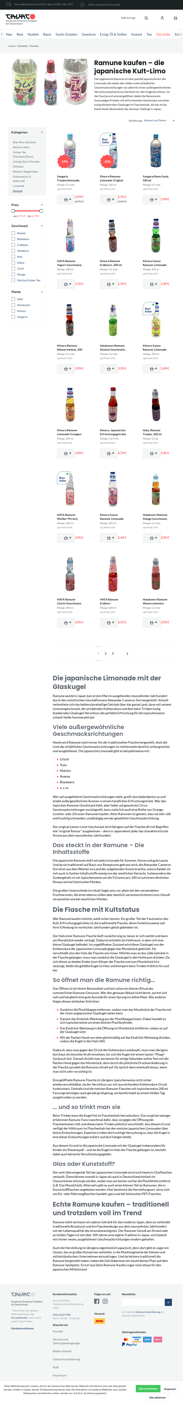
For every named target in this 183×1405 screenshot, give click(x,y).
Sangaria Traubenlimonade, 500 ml (68, 180)
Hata (20, 299)
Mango (21, 274)
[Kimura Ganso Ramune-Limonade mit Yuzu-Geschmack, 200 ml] (156, 320)
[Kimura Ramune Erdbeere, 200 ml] (113, 235)
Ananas (21, 233)
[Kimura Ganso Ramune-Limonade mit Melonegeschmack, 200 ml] (156, 235)
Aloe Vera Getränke (24, 142)
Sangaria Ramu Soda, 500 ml (156, 178)
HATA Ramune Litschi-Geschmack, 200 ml (69, 603)
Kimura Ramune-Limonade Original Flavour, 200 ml (111, 180)
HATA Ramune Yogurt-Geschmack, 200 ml (69, 264)
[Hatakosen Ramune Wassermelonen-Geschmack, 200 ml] (156, 574)
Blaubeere (23, 239)
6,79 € (35, 216)
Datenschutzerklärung (66, 1359)
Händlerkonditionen (22, 1328)
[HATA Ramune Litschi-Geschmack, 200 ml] (70, 574)
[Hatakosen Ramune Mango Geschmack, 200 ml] (156, 489)
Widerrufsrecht (62, 1351)
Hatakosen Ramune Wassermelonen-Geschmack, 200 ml (155, 603)
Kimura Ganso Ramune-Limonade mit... (155, 264)
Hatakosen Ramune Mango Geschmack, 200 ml (155, 518)
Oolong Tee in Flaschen (26, 161)
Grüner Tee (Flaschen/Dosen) (23, 154)
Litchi (20, 268)
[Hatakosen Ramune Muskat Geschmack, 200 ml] (113, 320)
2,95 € (21, 216)
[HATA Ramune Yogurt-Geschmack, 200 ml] (70, 235)
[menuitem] (144, 18)
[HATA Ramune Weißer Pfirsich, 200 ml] (70, 489)
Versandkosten (19, 1317)
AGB (56, 1367)
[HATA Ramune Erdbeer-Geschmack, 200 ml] (113, 574)
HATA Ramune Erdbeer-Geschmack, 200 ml (112, 603)
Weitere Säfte (21, 147)
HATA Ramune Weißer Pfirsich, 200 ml (67, 518)
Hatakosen (24, 305)
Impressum (59, 1375)
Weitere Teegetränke (25, 171)
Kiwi (20, 256)
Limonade (18, 185)
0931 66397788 (61, 1314)
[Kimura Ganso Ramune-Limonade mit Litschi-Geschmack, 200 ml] (113, 489)
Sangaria (22, 316)
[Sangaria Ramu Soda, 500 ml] (156, 151)
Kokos (21, 262)
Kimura (21, 310)
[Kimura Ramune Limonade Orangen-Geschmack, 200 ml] (70, 404)
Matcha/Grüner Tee (29, 280)
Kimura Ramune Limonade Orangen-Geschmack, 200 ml (69, 434)
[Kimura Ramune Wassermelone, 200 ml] (70, 320)
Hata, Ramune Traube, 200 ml (152, 432)
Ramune (18, 190)
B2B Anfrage (128, 17)
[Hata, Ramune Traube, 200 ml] (156, 404)
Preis (15, 205)
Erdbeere (23, 244)
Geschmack (19, 226)
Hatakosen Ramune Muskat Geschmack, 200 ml (113, 349)
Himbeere (23, 250)
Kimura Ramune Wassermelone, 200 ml (69, 349)
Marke (16, 292)
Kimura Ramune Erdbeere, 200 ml (111, 263)
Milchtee (18, 166)
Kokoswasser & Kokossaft (22, 178)
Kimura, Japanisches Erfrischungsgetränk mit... (113, 434)
